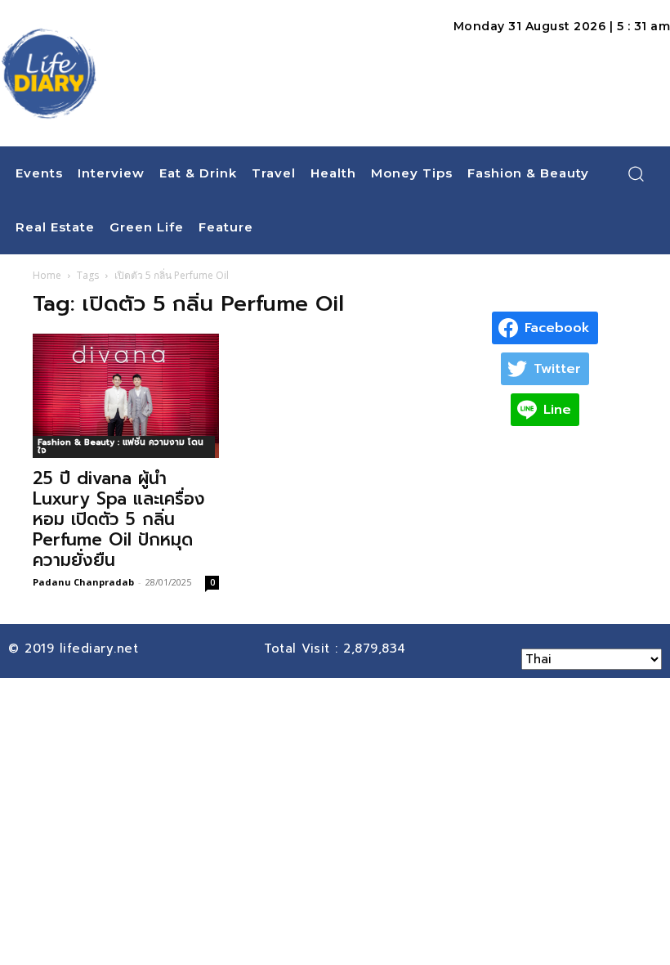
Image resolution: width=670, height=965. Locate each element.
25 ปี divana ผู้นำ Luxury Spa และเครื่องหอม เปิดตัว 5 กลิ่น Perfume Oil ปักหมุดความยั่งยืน (119, 519)
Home (47, 275)
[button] (636, 173)
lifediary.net (102, 649)
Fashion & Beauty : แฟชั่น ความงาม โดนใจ (120, 446)
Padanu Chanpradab (83, 582)
